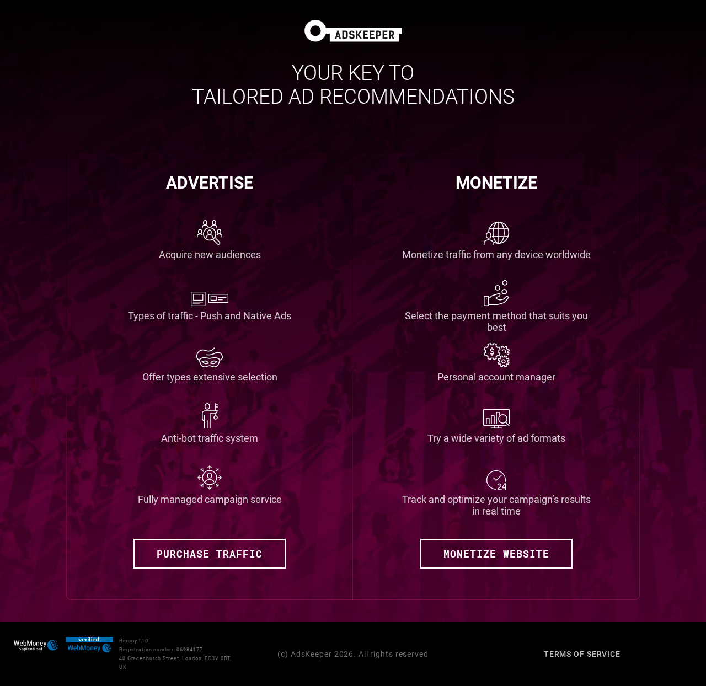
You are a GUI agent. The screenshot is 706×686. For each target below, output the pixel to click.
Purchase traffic (210, 553)
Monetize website (496, 553)
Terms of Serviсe (582, 654)
